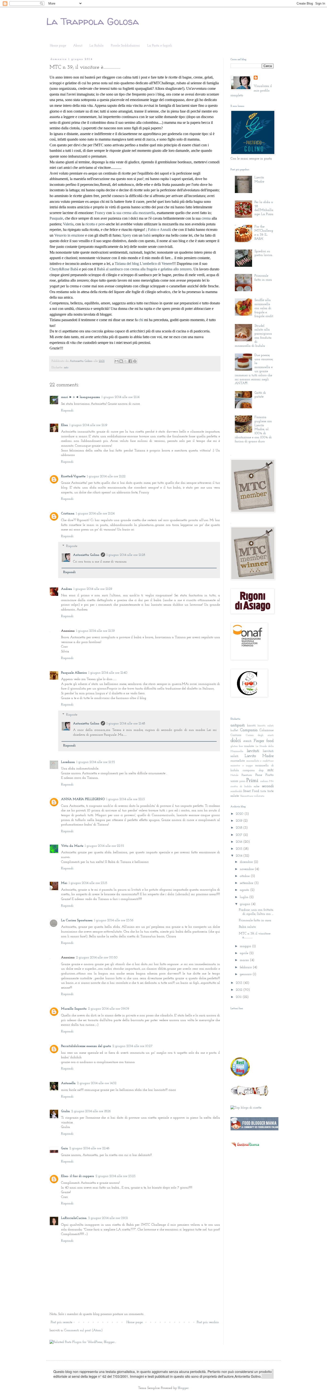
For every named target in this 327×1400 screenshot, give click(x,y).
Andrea (66, 589)
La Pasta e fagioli (159, 45)
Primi (252, 780)
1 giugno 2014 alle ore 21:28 (126, 555)
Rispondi (67, 410)
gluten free (237, 746)
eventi (247, 741)
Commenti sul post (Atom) (83, 1330)
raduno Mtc (267, 781)
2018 (239, 828)
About (77, 45)
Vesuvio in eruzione (69, 235)
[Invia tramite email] (116, 361)
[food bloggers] (254, 1129)
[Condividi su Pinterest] (134, 361)
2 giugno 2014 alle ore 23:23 (115, 1176)
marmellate (238, 760)
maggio (246, 946)
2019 (239, 821)
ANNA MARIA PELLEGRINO (83, 799)
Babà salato (247, 927)
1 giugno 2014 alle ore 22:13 (125, 799)
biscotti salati (266, 725)
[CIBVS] (250, 1096)
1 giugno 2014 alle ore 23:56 (113, 920)
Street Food (251, 791)
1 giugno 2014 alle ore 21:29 (92, 589)
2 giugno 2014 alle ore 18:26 (91, 1111)
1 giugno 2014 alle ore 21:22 (106, 476)
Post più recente (61, 1322)
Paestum (247, 775)
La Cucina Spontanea (77, 920)
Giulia (65, 1111)
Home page (58, 45)
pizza (242, 781)
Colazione (266, 730)
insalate (249, 746)
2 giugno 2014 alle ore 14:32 (96, 1083)
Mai (64, 883)
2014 (239, 856)
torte (263, 791)
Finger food (264, 741)
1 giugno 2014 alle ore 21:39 (95, 631)
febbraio (246, 967)
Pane (258, 775)
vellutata (259, 796)
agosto (245, 890)
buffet (234, 730)
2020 (240, 814)
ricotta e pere (95, 224)
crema (206, 218)
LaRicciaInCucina (74, 1218)
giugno (245, 904)
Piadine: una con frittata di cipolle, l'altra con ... (256, 912)
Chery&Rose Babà (64, 269)
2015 (239, 849)
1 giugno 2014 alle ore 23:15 (88, 883)
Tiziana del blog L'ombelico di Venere (143, 264)
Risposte (71, 546)
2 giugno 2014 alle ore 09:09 (108, 1009)
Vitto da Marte (72, 846)
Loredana (68, 762)
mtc (66, 367)
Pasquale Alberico (74, 673)
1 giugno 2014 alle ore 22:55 (104, 846)
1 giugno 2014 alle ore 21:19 (88, 425)
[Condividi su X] (125, 361)
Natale (234, 775)
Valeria (68, 224)
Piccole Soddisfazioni (125, 45)
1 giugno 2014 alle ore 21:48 (126, 723)
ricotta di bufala (241, 786)
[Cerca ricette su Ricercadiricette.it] (246, 1108)
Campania (249, 730)
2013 (239, 983)
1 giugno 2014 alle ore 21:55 (95, 762)
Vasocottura (246, 796)
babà (147, 235)
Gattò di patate (260, 395)
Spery (126, 235)
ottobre (245, 876)
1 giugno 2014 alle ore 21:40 (107, 673)
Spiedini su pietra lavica (263, 253)
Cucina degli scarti (260, 735)
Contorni (236, 735)
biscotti (251, 725)
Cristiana (67, 513)
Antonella (68, 1083)
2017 (239, 835)
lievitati (253, 751)
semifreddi (236, 791)
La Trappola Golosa (92, 21)
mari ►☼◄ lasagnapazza (80, 397)
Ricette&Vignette (73, 476)
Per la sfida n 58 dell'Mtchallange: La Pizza (263, 208)
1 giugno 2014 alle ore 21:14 (120, 397)
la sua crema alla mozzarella (134, 213)
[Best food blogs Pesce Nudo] (240, 1075)
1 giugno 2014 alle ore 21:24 (95, 513)
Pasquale (56, 218)
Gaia (64, 1148)
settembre (247, 883)
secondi (268, 786)
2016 (239, 842)
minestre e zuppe (242, 765)
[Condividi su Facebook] (130, 361)
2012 (239, 990)
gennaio (246, 974)
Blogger (183, 1388)
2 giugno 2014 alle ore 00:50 (97, 957)
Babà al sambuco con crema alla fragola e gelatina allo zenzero (144, 269)
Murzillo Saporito (74, 1009)
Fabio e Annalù (159, 230)
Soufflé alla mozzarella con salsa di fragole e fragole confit (263, 308)
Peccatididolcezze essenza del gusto (86, 1046)
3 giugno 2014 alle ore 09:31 (108, 1218)
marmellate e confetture (260, 761)
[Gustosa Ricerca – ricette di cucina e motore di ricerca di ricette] (245, 1148)
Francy (100, 213)
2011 (239, 997)
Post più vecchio (208, 1322)
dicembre (247, 862)
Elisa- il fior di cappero (77, 1176)
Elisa (64, 425)
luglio (244, 897)
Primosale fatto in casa (263, 278)
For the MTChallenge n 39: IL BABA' (263, 232)
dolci (236, 740)
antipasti (238, 725)
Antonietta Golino (86, 555)
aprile (244, 953)
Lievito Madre (259, 179)
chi (141, 320)
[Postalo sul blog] (121, 361)
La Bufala (97, 45)
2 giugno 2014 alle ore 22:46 (89, 1148)
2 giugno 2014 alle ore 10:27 (132, 1046)
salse (256, 786)
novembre (247, 869)
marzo (245, 960)
